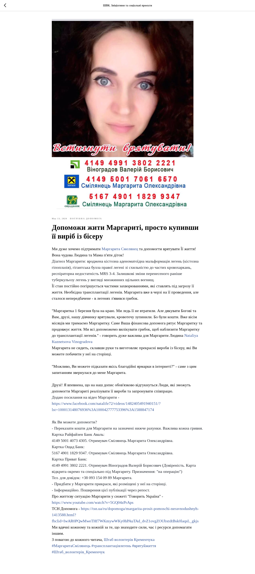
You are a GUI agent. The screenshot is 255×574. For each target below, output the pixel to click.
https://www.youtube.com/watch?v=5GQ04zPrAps (92, 502)
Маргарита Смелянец (120, 249)
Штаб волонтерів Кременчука (129, 539)
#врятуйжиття (144, 545)
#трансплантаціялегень (111, 545)
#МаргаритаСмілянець (71, 545)
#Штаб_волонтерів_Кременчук (78, 552)
